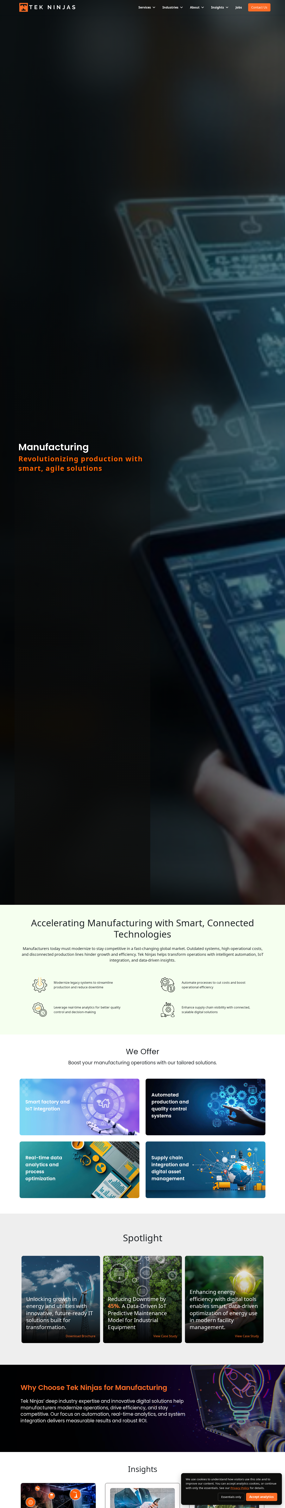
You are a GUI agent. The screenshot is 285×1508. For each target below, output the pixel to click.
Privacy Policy (240, 1488)
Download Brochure (80, 1336)
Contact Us (259, 7)
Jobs (239, 7)
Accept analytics (261, 1497)
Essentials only (231, 1497)
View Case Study (165, 1336)
